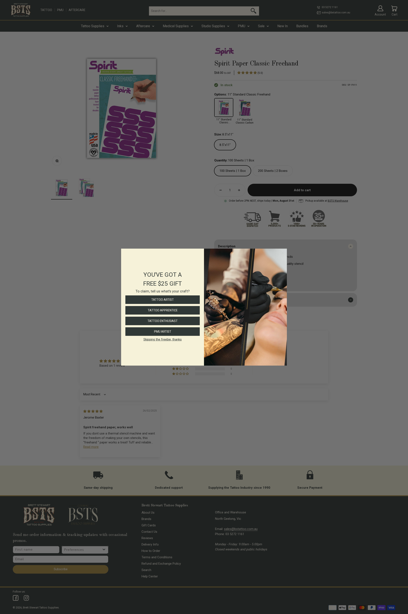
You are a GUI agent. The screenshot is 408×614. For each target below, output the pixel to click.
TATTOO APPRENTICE (163, 310)
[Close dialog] (282, 252)
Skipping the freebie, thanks (162, 339)
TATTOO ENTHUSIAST (162, 321)
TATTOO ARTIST (162, 299)
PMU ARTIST (162, 331)
